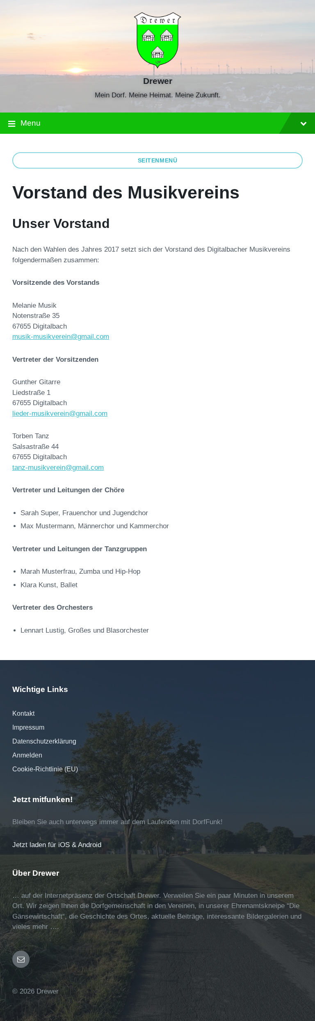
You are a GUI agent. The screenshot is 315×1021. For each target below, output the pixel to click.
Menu (31, 123)
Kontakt (23, 713)
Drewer (157, 81)
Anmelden (27, 755)
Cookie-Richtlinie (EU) (45, 769)
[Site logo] (158, 66)
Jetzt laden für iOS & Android (56, 845)
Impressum (28, 727)
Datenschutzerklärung (44, 741)
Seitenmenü (158, 160)
